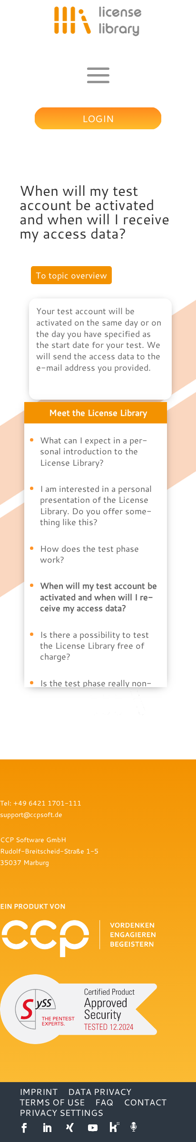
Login (98, 118)
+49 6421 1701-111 (47, 802)
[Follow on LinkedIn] (47, 1127)
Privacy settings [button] (61, 1112)
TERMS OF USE (52, 1102)
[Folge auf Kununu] (115, 1127)
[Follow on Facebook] (24, 1127)
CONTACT (145, 1102)
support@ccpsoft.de (31, 814)
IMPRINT (39, 1091)
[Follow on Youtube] (92, 1127)
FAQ (104, 1102)
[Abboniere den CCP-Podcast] (134, 1127)
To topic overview (71, 275)
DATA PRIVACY (99, 1091)
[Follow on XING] (69, 1127)
